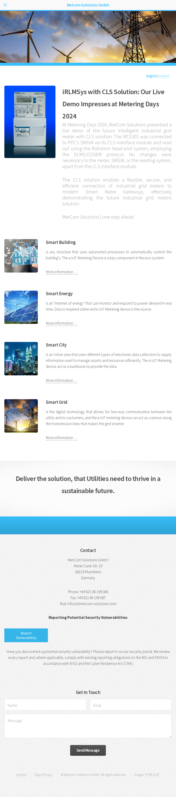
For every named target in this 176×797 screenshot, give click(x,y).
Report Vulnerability (26, 635)
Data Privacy (43, 774)
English (151, 76)
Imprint (21, 774)
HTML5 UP (152, 774)
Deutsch (164, 76)
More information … (61, 271)
